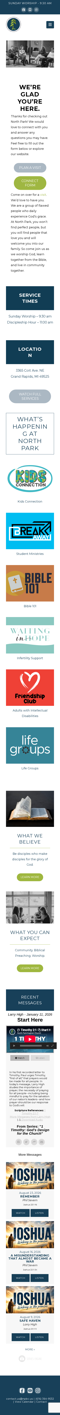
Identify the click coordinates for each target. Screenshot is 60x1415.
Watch (21, 1058)
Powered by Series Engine (30, 1358)
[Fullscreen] (52, 1045)
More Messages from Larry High (30, 1116)
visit (43, 195)
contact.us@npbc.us (19, 1398)
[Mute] (47, 1045)
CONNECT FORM (30, 183)
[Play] (14, 1045)
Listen (41, 1058)
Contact (41, 1401)
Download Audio (32, 1119)
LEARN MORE (30, 877)
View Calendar (24, 1401)
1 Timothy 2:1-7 (34, 1112)
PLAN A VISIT (30, 168)
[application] (30, 1039)
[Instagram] (36, 9)
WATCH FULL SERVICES (30, 396)
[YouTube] (30, 9)
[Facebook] (23, 9)
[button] (50, 24)
